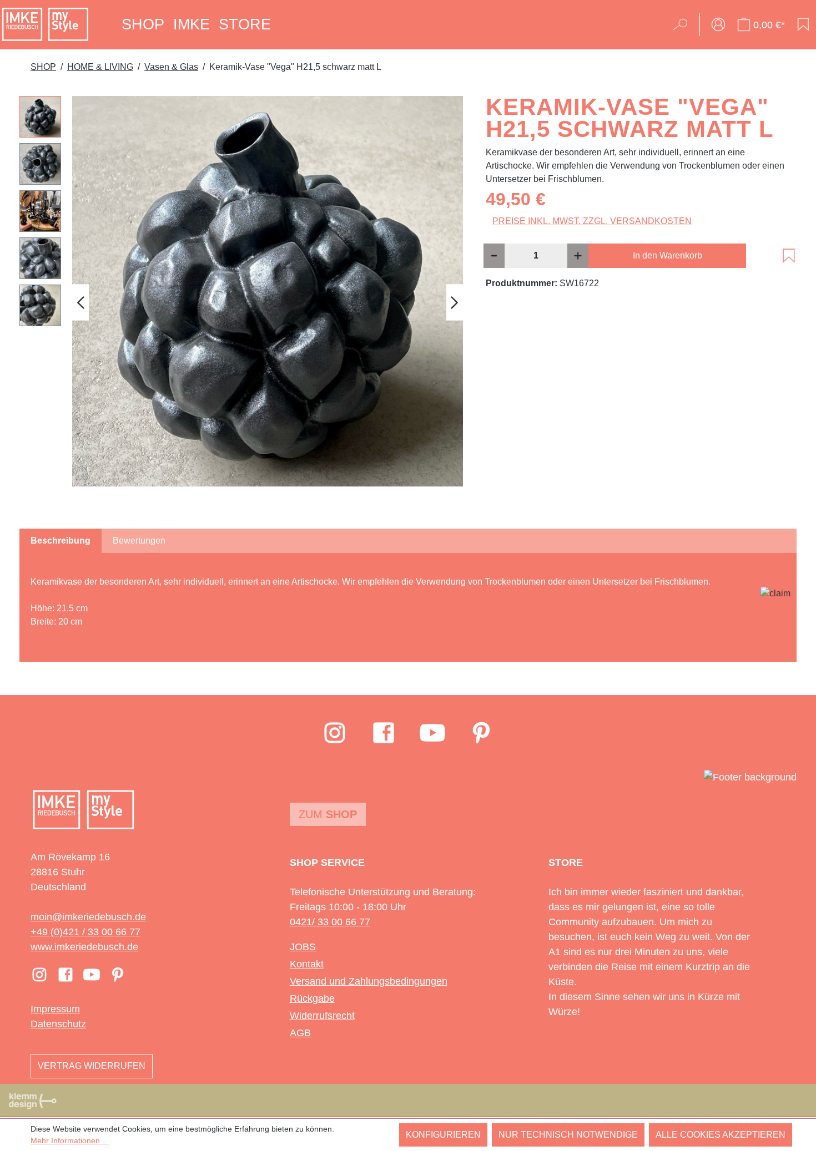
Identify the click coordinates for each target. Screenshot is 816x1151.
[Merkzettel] (803, 24)
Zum (328, 814)
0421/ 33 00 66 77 (330, 921)
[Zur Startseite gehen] (45, 24)
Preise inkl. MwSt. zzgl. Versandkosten (592, 221)
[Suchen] (683, 24)
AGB (300, 1032)
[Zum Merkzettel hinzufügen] (789, 255)
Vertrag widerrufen (91, 1066)
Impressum (55, 1009)
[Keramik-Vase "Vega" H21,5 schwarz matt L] (267, 291)
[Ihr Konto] (718, 24)
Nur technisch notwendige (568, 1134)
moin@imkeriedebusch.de (88, 916)
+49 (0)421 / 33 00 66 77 (85, 931)
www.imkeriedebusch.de (84, 946)
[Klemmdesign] (33, 1100)
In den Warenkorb (667, 255)
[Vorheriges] (80, 302)
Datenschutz (58, 1024)
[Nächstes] (454, 302)
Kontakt (307, 964)
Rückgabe (312, 998)
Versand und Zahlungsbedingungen (368, 981)
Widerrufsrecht (322, 1015)
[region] (241, 302)
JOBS (303, 946)
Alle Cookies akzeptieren (720, 1134)
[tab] (60, 541)
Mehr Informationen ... (70, 1140)
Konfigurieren (443, 1134)
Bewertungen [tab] (139, 540)
